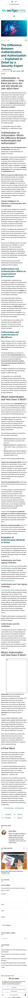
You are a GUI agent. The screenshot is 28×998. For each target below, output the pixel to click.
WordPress (14, 341)
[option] (14, 864)
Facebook (8, 814)
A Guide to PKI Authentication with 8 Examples (13, 963)
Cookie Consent (16, 997)
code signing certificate (8, 590)
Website (3, 917)
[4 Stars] (7, 71)
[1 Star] (2, 71)
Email (2, 910)
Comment (3, 893)
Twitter (19, 814)
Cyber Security (6, 69)
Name (3, 904)
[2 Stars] (3, 71)
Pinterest (8, 817)
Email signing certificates (7, 566)
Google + (20, 817)
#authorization (19, 808)
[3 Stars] (5, 71)
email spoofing (10, 580)
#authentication (9, 808)
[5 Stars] (8, 71)
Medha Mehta (12, 831)
